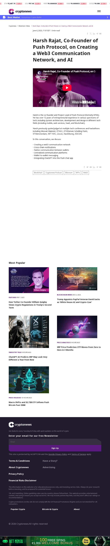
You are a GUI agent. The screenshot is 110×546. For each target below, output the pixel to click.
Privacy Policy (16, 473)
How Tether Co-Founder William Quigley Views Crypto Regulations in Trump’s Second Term (30, 305)
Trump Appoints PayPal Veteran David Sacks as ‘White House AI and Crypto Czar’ (78, 300)
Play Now (86, 541)
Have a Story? (50, 460)
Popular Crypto (18, 509)
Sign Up (55, 448)
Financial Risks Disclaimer (22, 480)
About (77, 509)
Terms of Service (78, 454)
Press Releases (15, 398)
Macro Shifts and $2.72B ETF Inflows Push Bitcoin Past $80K (29, 403)
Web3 (85, 173)
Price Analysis (63, 342)
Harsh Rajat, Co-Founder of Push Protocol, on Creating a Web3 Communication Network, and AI (63, 26)
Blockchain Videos (24, 26)
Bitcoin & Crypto (50, 509)
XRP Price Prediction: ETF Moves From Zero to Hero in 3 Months (79, 348)
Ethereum (68, 173)
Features (13, 297)
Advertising (49, 467)
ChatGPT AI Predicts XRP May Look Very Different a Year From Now (28, 358)
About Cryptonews (19, 467)
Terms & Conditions (19, 460)
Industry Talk (15, 352)
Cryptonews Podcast (54, 173)
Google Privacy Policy (57, 454)
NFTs (78, 173)
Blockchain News (65, 295)
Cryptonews (12, 26)
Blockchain (38, 173)
